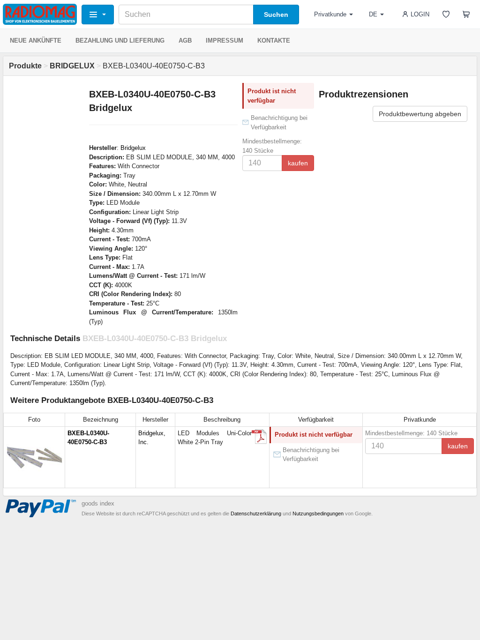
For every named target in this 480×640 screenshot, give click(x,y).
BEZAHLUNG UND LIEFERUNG (120, 40)
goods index (98, 503)
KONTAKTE (273, 40)
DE (373, 14)
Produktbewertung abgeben (420, 114)
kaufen (298, 163)
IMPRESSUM (224, 40)
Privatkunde (330, 14)
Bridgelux (133, 147)
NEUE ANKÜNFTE (35, 40)
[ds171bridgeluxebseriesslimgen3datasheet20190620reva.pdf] (259, 436)
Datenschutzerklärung (256, 513)
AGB (185, 40)
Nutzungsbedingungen (318, 513)
